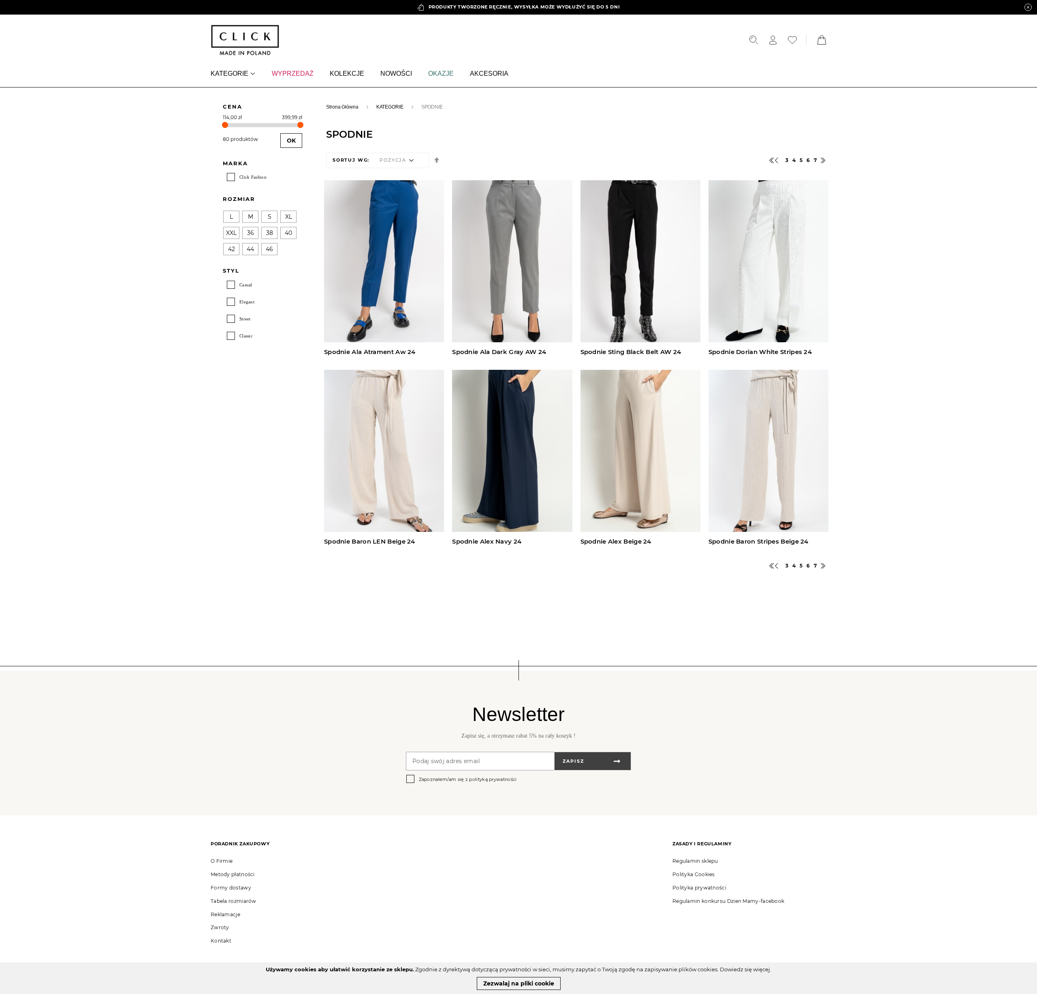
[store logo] (245, 40)
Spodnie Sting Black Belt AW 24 (630, 352)
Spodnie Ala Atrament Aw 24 (370, 352)
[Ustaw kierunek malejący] (437, 160)
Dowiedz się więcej (745, 969)
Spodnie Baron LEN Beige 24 (369, 541)
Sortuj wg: (351, 160)
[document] (518, 978)
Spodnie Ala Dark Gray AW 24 (499, 352)
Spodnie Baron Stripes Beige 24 (758, 541)
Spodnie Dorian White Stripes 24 (760, 352)
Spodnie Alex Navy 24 (486, 541)
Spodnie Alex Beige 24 (615, 541)
